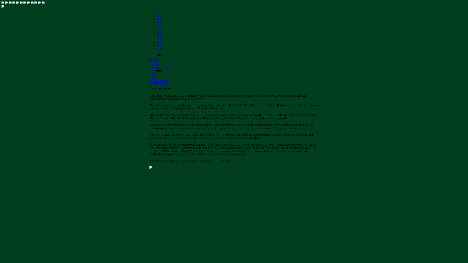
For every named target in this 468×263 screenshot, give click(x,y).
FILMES (154, 64)
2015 (160, 45)
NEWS (153, 58)
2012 (160, 35)
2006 (160, 15)
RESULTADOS (159, 68)
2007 (160, 19)
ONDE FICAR (158, 81)
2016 (160, 48)
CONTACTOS (158, 84)
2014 (160, 42)
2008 (160, 22)
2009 (160, 25)
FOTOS (154, 61)
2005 (160, 12)
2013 (160, 38)
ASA (152, 74)
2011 (159, 32)
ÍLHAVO (155, 77)
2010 (160, 29)
